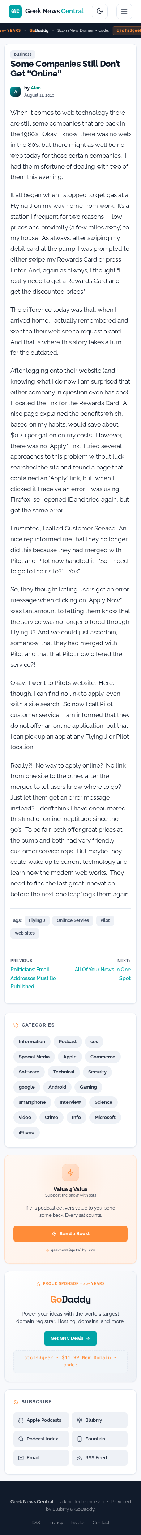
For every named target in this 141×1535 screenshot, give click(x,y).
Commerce (102, 1056)
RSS (35, 1522)
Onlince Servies (73, 920)
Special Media (34, 1056)
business (22, 54)
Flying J (37, 920)
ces (94, 1041)
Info (76, 1117)
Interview (70, 1102)
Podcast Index (42, 1439)
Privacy (55, 1522)
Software (29, 1072)
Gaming (88, 1087)
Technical (63, 1072)
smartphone (32, 1102)
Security (97, 1072)
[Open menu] (124, 11)
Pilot (105, 920)
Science (103, 1102)
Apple (70, 1056)
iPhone (26, 1132)
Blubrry (93, 1420)
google (27, 1087)
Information (32, 1041)
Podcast (68, 1041)
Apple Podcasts (44, 1420)
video (25, 1117)
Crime (51, 1117)
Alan (36, 88)
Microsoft (105, 1117)
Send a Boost (75, 1233)
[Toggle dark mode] (100, 11)
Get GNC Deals (67, 1338)
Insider (77, 1522)
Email (33, 1457)
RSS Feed (96, 1457)
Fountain (95, 1439)
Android (57, 1087)
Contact (101, 1522)
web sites (25, 933)
